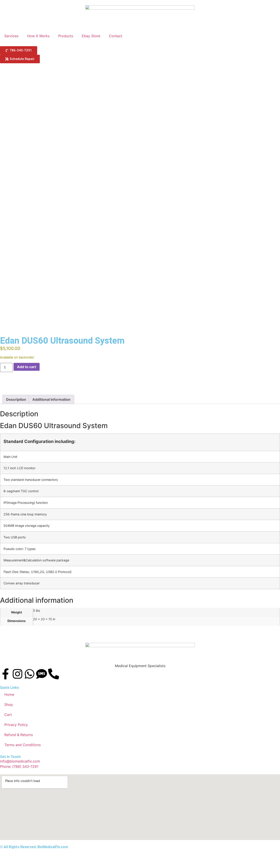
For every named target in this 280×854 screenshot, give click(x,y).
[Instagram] (17, 673)
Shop (8, 704)
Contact (115, 36)
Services (11, 36)
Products (65, 36)
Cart (8, 714)
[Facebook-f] (5, 673)
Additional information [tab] (51, 399)
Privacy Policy (16, 724)
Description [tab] (16, 399)
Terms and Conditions (22, 745)
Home (9, 694)
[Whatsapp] (29, 673)
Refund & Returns (18, 735)
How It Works (38, 36)
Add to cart (26, 367)
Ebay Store (91, 36)
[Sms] (41, 673)
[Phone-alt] (53, 673)
